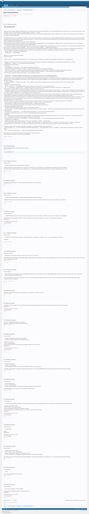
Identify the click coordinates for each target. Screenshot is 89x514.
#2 (4, 150)
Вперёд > (15, 15)
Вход (3, 0)
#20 (4, 497)
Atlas (4, 146)
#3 (4, 172)
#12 (4, 325)
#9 (4, 282)
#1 (4, 137)
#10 (4, 294)
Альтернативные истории (13, 13)
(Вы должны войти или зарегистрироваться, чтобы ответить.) (75, 500)
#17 (4, 437)
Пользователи (11, 5)
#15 (4, 390)
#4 (4, 184)
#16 (4, 416)
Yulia (4, 211)
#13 (4, 351)
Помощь (17, 5)
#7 (4, 242)
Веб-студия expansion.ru (7, 512)
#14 (4, 370)
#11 (4, 311)
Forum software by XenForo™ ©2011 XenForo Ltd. (10, 510)
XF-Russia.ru (7, 511)
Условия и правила (84, 510)
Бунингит (27, 13)
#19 (4, 476)
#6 (4, 224)
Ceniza (4, 251)
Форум (6, 5)
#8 (4, 261)
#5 (4, 203)
